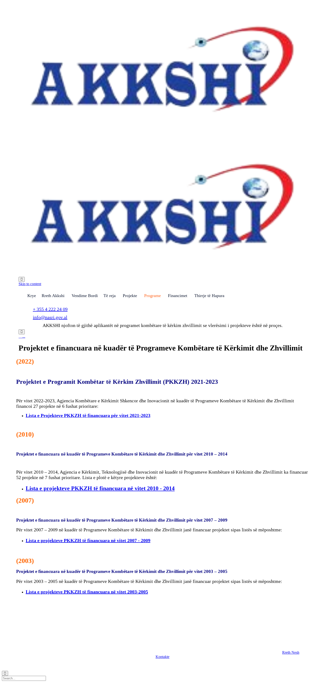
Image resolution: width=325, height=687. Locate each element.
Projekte (130, 295)
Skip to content (30, 284)
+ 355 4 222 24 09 (50, 309)
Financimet (177, 295)
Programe (152, 295)
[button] (291, 652)
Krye (31, 295)
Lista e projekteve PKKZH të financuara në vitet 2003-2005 (87, 591)
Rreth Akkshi (53, 295)
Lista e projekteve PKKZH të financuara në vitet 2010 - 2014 (100, 488)
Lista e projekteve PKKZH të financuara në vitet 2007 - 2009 (88, 540)
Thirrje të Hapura (209, 295)
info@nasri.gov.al (50, 317)
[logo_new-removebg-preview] (42, 623)
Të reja (109, 295)
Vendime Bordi (85, 295)
